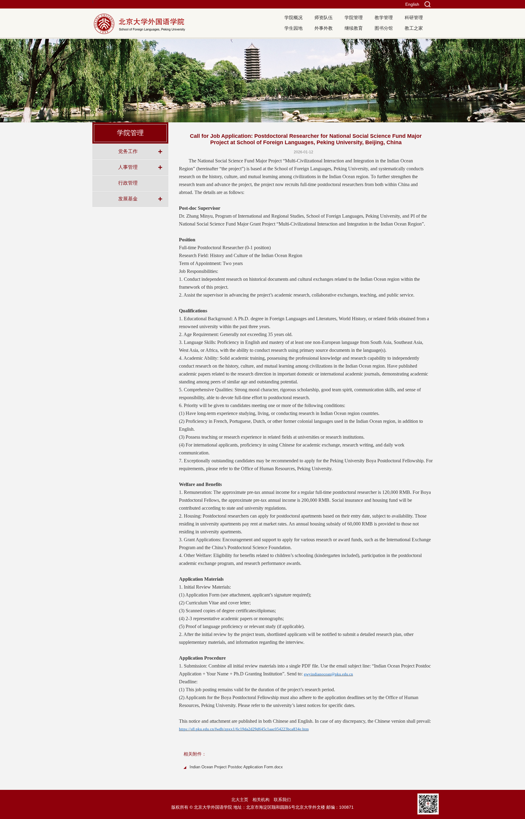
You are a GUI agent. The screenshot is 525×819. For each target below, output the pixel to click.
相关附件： (195, 753)
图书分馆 (384, 28)
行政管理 (128, 182)
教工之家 (414, 28)
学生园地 (293, 28)
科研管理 (414, 17)
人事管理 (128, 167)
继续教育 (354, 28)
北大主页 (239, 799)
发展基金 (128, 198)
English (412, 4)
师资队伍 (323, 17)
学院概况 (293, 17)
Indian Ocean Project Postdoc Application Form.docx (236, 767)
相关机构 (260, 799)
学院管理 (354, 17)
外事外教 (323, 28)
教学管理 (384, 17)
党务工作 (128, 151)
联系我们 (282, 799)
